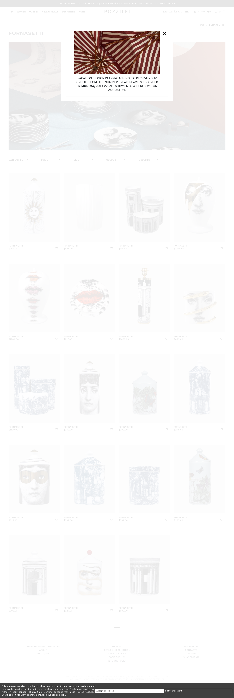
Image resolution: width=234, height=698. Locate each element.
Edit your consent (173, 691)
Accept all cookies (105, 691)
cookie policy (58, 694)
